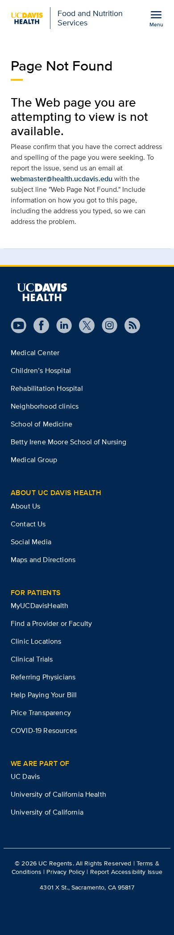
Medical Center (35, 353)
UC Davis (25, 776)
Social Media (31, 542)
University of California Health (58, 794)
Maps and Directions (43, 559)
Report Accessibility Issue (126, 871)
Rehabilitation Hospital (47, 388)
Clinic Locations (36, 641)
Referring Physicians (43, 677)
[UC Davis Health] (42, 292)
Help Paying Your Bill (44, 695)
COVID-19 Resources (44, 730)
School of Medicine (41, 424)
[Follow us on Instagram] (106, 325)
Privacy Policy (65, 871)
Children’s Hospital (41, 370)
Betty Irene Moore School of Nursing (69, 442)
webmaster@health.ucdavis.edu (61, 179)
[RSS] (128, 325)
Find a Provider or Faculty (51, 623)
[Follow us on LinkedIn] (60, 325)
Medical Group (34, 460)
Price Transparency (41, 712)
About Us (25, 506)
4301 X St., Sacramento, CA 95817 (87, 887)
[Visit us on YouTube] (18, 325)
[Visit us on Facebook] (37, 325)
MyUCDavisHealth (39, 605)
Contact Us (28, 524)
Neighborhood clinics (45, 406)
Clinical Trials (32, 659)
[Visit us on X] (83, 325)
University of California (47, 812)
